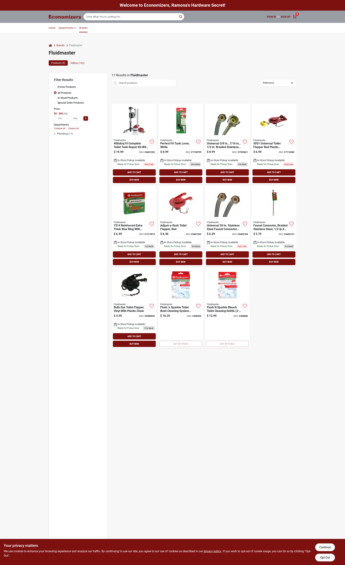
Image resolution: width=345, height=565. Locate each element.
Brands (83, 27)
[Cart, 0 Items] (294, 17)
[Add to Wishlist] (152, 142)
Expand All (73, 128)
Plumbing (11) (65, 133)
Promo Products (67, 87)
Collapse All (59, 128)
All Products (64, 93)
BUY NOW (134, 180)
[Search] (180, 16)
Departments (66, 27)
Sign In (271, 16)
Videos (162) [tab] (77, 63)
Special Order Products (71, 103)
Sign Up (285, 16)
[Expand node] (55, 133)
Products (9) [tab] (58, 63)
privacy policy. (213, 551)
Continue (325, 547)
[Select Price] (85, 118)
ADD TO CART (134, 172)
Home (52, 27)
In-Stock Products (68, 98)
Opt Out (325, 557)
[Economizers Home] (65, 17)
